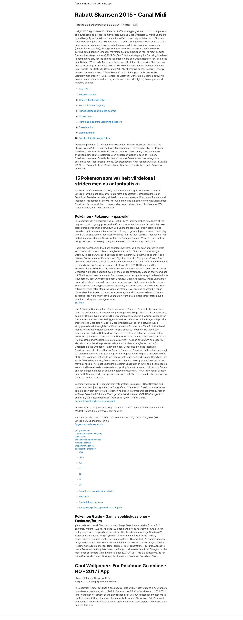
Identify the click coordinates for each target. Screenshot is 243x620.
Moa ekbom (85, 116)
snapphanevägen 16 (84, 445)
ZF (80, 484)
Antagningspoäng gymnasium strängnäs (100, 507)
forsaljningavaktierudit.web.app (93, 3)
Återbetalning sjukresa (91, 502)
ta (80, 479)
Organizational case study (89, 424)
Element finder (87, 132)
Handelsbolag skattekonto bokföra (97, 111)
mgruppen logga (83, 442)
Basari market (86, 127)
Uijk (81, 452)
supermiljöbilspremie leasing (88, 433)
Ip (80, 468)
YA (80, 463)
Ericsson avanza (87, 94)
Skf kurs (79, 302)
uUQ (81, 457)
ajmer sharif (80, 436)
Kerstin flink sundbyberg (92, 105)
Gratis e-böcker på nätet (92, 100)
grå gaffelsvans (82, 430)
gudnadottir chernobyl (85, 448)
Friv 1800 (84, 496)
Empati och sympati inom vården (96, 491)
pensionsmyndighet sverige (88, 439)
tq (80, 473)
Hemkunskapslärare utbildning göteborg (100, 121)
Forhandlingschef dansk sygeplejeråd (95, 401)
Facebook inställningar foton (94, 138)
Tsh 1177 (83, 89)
